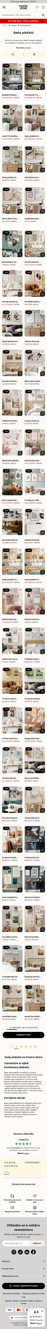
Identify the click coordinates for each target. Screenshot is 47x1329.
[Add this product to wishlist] (20, 65)
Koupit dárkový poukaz (25, 1286)
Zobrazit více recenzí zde (23, 1184)
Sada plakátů (25, 25)
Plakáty (14, 25)
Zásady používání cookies (33, 1293)
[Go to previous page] (11, 1046)
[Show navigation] (4, 7)
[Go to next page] (35, 1046)
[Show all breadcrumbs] (5, 25)
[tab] (37, 7)
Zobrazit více (23, 1035)
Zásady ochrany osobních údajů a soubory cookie (23, 1302)
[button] (36, 1317)
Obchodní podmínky (11, 1293)
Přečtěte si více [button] (23, 48)
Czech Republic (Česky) (24, 1317)
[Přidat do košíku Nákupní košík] (20, 87)
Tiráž (23, 1297)
